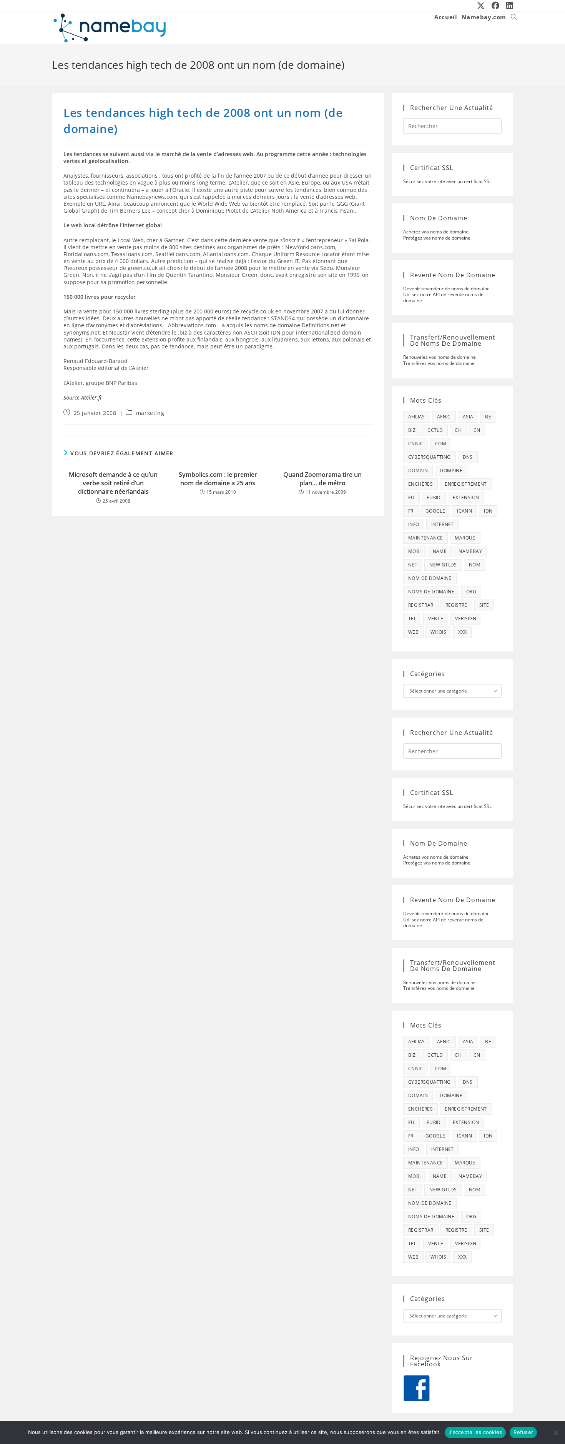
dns (468, 457)
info (413, 524)
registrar (421, 605)
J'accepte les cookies (475, 1432)
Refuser (523, 1432)
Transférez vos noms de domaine (439, 363)
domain (418, 470)
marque (465, 538)
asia (468, 416)
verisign (465, 618)
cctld (435, 430)
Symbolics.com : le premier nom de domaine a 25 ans (218, 478)
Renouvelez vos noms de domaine (439, 357)
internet (442, 524)
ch (458, 430)
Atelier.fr (91, 397)
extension (466, 497)
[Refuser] (555, 1432)
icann (464, 511)
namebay (470, 551)
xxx (462, 632)
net (412, 564)
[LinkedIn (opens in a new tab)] (508, 6)
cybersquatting (429, 457)
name (440, 551)
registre (456, 605)
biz (411, 430)
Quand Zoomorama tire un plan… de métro (322, 478)
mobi (414, 551)
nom (474, 564)
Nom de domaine (430, 578)
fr (411, 511)
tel (412, 618)
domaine (451, 470)
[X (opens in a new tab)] (481, 6)
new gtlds (443, 564)
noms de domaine (431, 591)
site (484, 605)
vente (435, 618)
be (488, 416)
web (413, 632)
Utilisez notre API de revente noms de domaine (443, 297)
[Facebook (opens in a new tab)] (496, 6)
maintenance (425, 538)
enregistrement (466, 484)
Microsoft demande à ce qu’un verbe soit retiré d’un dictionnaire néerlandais (113, 483)
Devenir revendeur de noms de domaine (446, 288)
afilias (416, 416)
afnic (444, 416)
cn (477, 430)
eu (411, 497)
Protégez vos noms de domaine (436, 238)
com (440, 443)
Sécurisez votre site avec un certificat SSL (447, 181)
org (471, 591)
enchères (420, 484)
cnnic (415, 443)
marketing (150, 412)
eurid (434, 497)
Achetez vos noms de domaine (436, 231)
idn (488, 511)
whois (438, 632)
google (435, 511)
